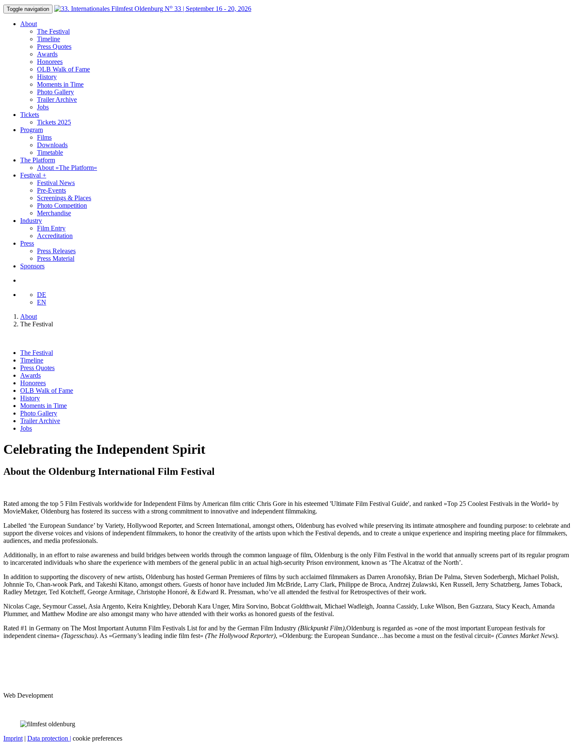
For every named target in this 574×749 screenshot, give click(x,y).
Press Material (55, 258)
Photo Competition (62, 205)
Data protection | (49, 738)
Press (27, 243)
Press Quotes (54, 46)
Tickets (29, 114)
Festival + (33, 175)
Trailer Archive (57, 99)
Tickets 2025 (54, 122)
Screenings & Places (64, 197)
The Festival (53, 31)
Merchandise (54, 213)
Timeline (48, 38)
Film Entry (51, 228)
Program (31, 129)
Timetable (50, 152)
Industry (31, 220)
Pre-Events (51, 190)
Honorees (50, 61)
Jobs (43, 107)
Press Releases (56, 250)
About (28, 23)
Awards (47, 54)
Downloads (52, 144)
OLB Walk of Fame (63, 69)
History (47, 76)
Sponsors (32, 266)
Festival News (56, 182)
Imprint (13, 738)
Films (44, 137)
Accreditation (55, 235)
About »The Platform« (67, 167)
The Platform (37, 160)
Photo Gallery (55, 91)
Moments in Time (60, 84)
